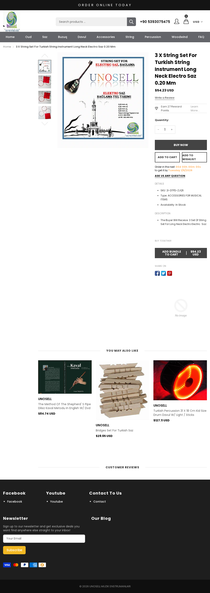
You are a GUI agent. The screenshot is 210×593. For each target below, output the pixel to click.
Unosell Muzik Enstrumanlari (110, 586)
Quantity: (162, 120)
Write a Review (165, 98)
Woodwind (180, 37)
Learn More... (195, 108)
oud (28, 37)
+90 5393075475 (155, 21)
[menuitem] (10, 37)
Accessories (106, 37)
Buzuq (62, 37)
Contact (99, 501)
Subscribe (14, 550)
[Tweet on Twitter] (163, 273)
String (130, 37)
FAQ (201, 37)
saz (44, 37)
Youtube (56, 501)
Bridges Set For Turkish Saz (114, 430)
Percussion (153, 37)
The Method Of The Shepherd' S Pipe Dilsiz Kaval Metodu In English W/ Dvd (64, 406)
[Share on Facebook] (157, 273)
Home (10, 37)
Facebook (14, 501)
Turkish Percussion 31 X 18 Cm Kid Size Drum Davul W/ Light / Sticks (180, 413)
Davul (82, 37)
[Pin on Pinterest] (169, 273)
